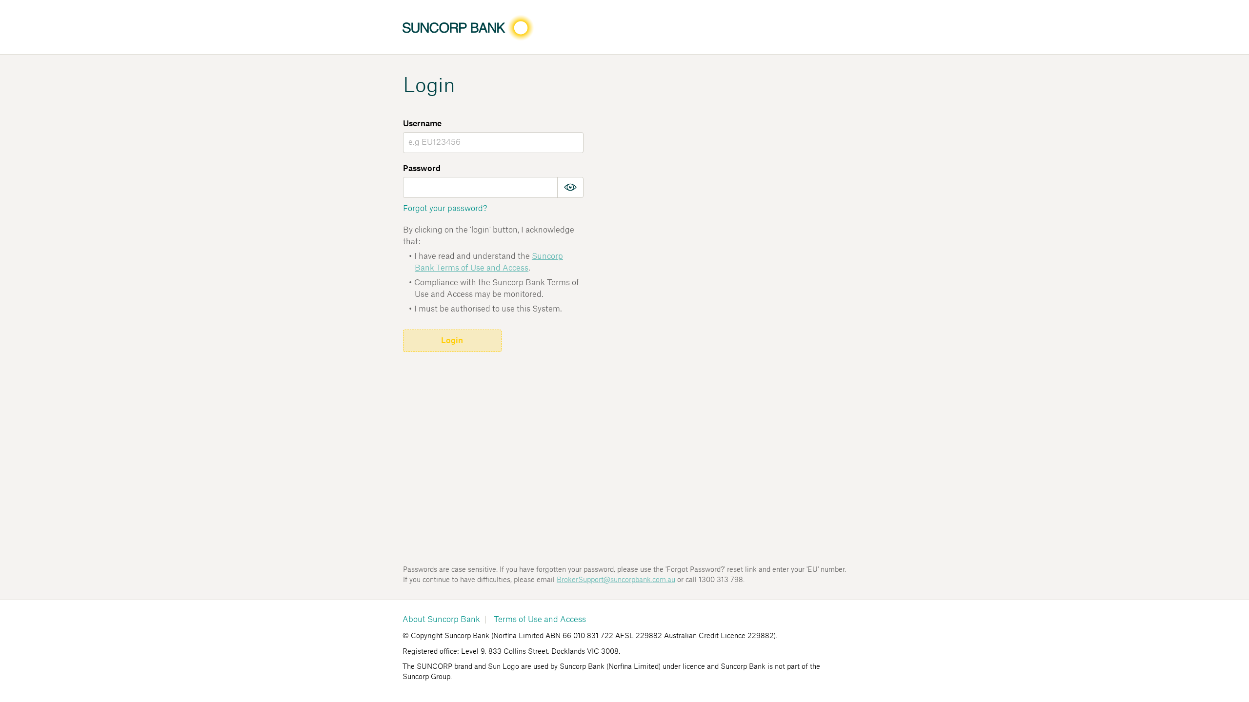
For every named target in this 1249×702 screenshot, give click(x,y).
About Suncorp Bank (441, 620)
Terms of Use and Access (540, 620)
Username (422, 124)
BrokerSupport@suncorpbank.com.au (616, 580)
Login (452, 341)
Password (422, 169)
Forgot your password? (445, 209)
